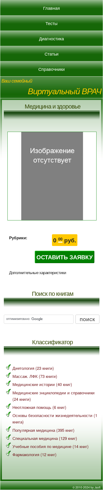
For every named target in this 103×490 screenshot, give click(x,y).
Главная (51, 8)
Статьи (51, 54)
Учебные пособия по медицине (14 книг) (50, 446)
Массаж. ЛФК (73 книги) (34, 376)
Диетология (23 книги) (33, 368)
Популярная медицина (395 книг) (43, 430)
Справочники (51, 69)
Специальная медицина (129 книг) (44, 438)
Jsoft (97, 487)
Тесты (51, 23)
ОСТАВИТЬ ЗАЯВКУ (64, 257)
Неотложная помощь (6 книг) (39, 407)
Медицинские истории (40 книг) (42, 384)
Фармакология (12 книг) (34, 454)
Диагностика (51, 39)
